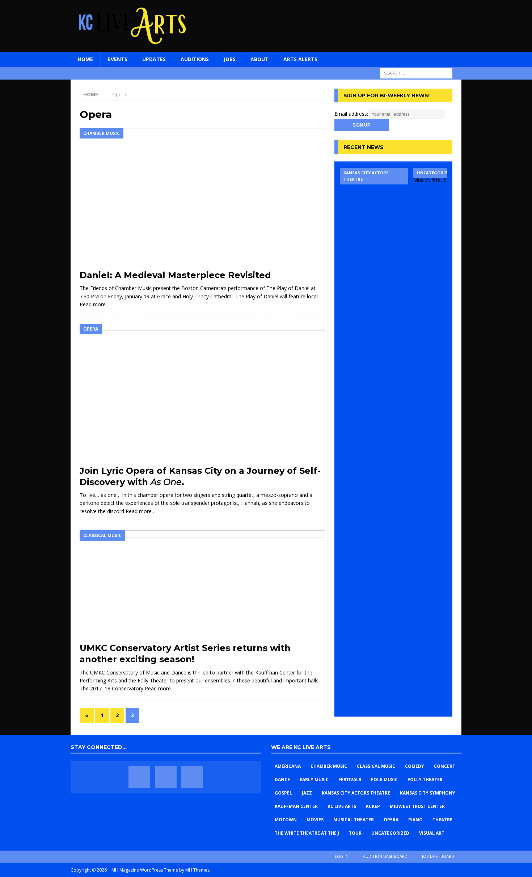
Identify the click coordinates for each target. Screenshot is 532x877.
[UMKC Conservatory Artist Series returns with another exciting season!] (202, 584)
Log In (342, 856)
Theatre (442, 820)
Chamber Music (329, 766)
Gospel (283, 793)
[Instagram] (192, 777)
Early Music (314, 779)
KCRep (373, 806)
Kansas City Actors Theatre (356, 793)
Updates (154, 59)
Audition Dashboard (385, 856)
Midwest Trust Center (417, 806)
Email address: (352, 113)
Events (117, 59)
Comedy (414, 766)
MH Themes (197, 870)
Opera (391, 820)
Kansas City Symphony (427, 793)
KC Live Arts (342, 806)
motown (286, 820)
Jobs (230, 59)
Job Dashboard (438, 856)
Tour (355, 833)
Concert (444, 766)
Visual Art (431, 833)
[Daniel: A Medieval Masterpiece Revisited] (202, 197)
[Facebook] (139, 777)
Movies (315, 820)
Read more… (95, 304)
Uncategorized (390, 833)
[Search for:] (416, 72)
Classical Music (376, 766)
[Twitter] (166, 777)
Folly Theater (425, 779)
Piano (415, 820)
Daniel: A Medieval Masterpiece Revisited (175, 275)
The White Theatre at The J (307, 833)
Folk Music (384, 779)
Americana (288, 766)
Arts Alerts (300, 59)
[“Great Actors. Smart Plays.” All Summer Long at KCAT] (374, 439)
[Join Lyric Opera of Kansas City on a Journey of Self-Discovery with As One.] (202, 392)
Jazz (307, 793)
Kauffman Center (296, 806)
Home (85, 59)
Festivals (349, 779)
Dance (282, 779)
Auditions (195, 59)
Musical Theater (353, 820)
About (259, 59)
